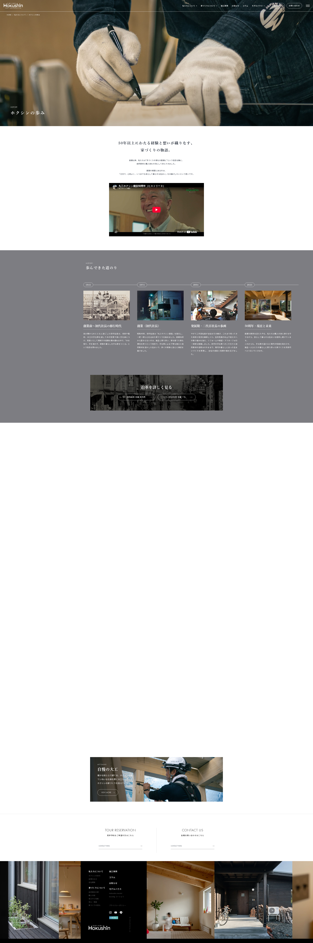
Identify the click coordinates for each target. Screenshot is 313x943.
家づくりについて (208, 6)
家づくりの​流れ (94, 905)
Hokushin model (115, 893)
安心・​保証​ (93, 902)
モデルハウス (257, 6)
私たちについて (188, 6)
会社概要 (92, 882)
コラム (245, 6)
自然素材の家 (94, 892)
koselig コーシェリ (116, 896)
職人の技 (92, 895)
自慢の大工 (93, 879)
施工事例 (224, 6)
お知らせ (235, 6)
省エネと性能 (94, 898)
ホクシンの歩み (94, 876)
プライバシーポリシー (117, 905)
